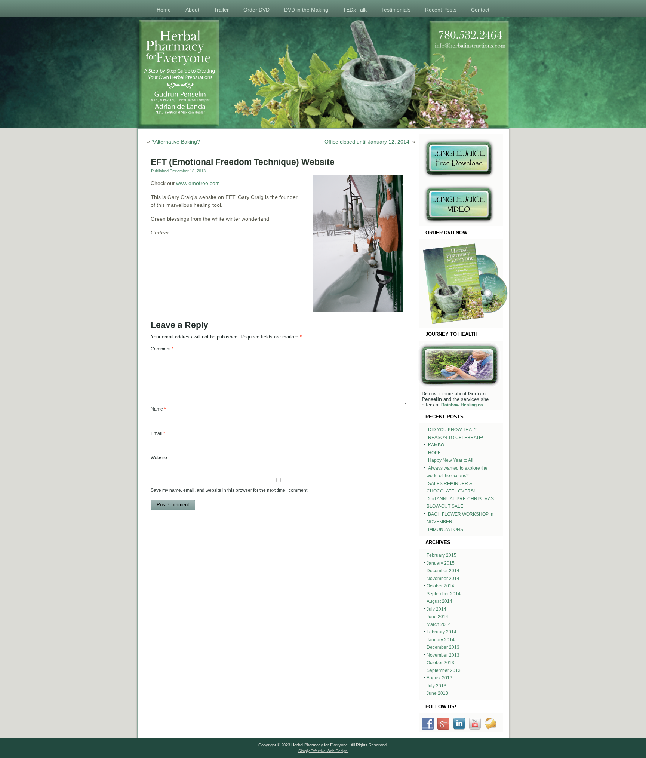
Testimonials (395, 10)
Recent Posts (440, 10)
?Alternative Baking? (175, 142)
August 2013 (439, 678)
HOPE (434, 452)
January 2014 (441, 639)
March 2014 (439, 624)
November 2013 (443, 655)
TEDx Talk (355, 10)
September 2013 (444, 670)
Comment (162, 349)
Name (158, 409)
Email (158, 433)
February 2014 (441, 632)
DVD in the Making (306, 10)
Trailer (221, 10)
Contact (480, 10)
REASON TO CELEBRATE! (455, 437)
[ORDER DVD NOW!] (461, 283)
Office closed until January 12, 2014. (367, 142)
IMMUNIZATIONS (445, 529)
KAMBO (436, 445)
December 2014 (443, 570)
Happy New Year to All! (451, 460)
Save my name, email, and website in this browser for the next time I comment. (229, 490)
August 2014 (439, 601)
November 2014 (443, 578)
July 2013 (436, 685)
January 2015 (441, 563)
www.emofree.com (198, 183)
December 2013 (443, 647)
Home (164, 10)
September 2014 (444, 593)
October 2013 (440, 662)
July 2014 (436, 609)
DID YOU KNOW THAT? (452, 429)
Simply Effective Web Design (323, 751)
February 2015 (441, 555)
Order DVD (256, 10)
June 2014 (437, 616)
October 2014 (440, 586)
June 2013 (437, 693)
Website (159, 457)
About (192, 10)
